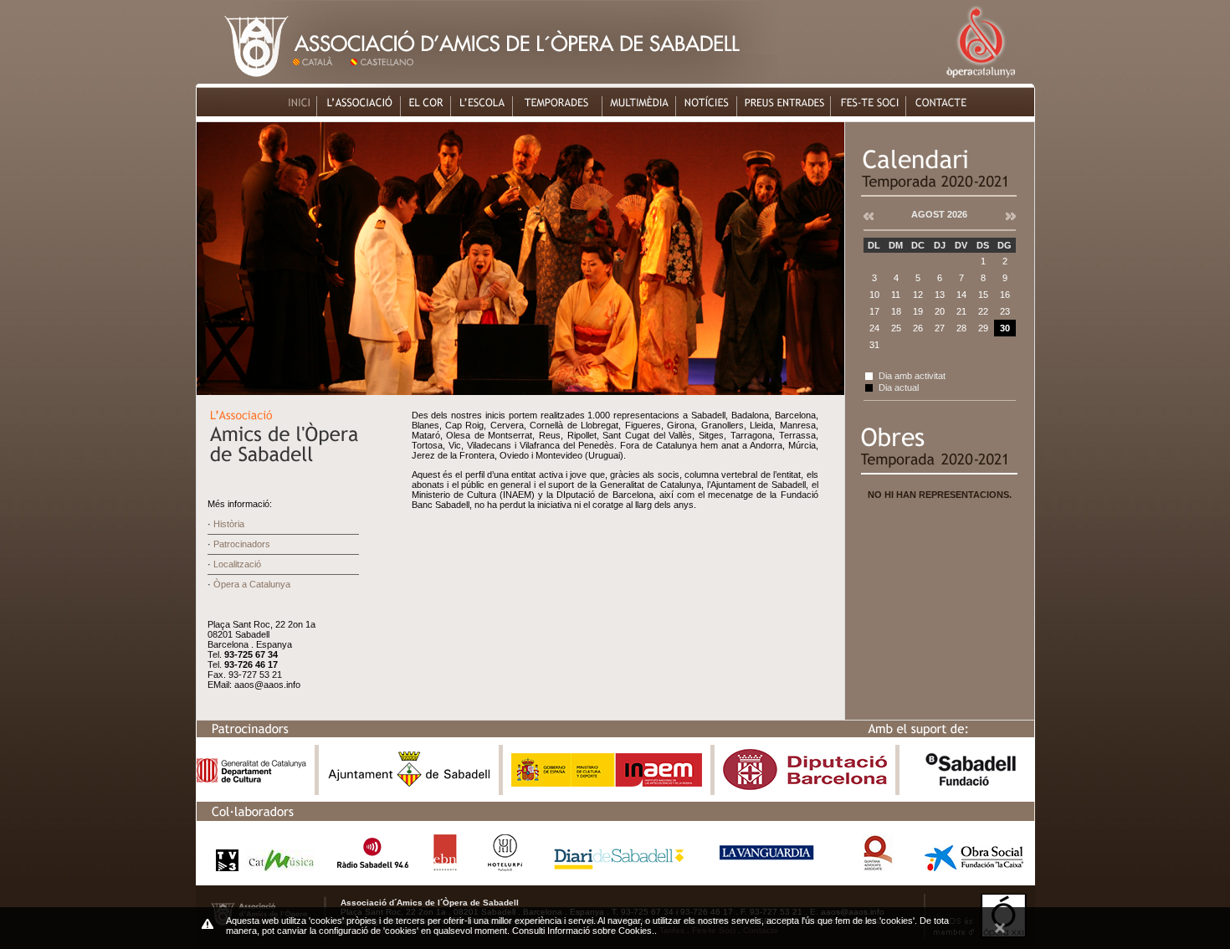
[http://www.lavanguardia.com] (769, 866)
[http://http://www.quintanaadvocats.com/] (877, 866)
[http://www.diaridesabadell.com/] (619, 866)
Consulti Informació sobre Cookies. (583, 931)
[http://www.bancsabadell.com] (970, 786)
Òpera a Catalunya (251, 584)
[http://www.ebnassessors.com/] (445, 866)
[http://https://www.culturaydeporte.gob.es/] (606, 783)
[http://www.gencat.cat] (251, 779)
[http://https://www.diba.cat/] (805, 786)
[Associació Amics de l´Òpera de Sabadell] (243, 79)
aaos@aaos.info (267, 685)
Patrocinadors (241, 544)
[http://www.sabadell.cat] (409, 786)
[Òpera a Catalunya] (980, 79)
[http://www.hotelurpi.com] (506, 866)
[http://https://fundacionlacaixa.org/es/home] (974, 866)
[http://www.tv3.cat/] (260, 866)
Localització (237, 564)
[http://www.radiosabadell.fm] (372, 866)
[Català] (319, 79)
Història (228, 524)
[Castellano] (385, 79)
